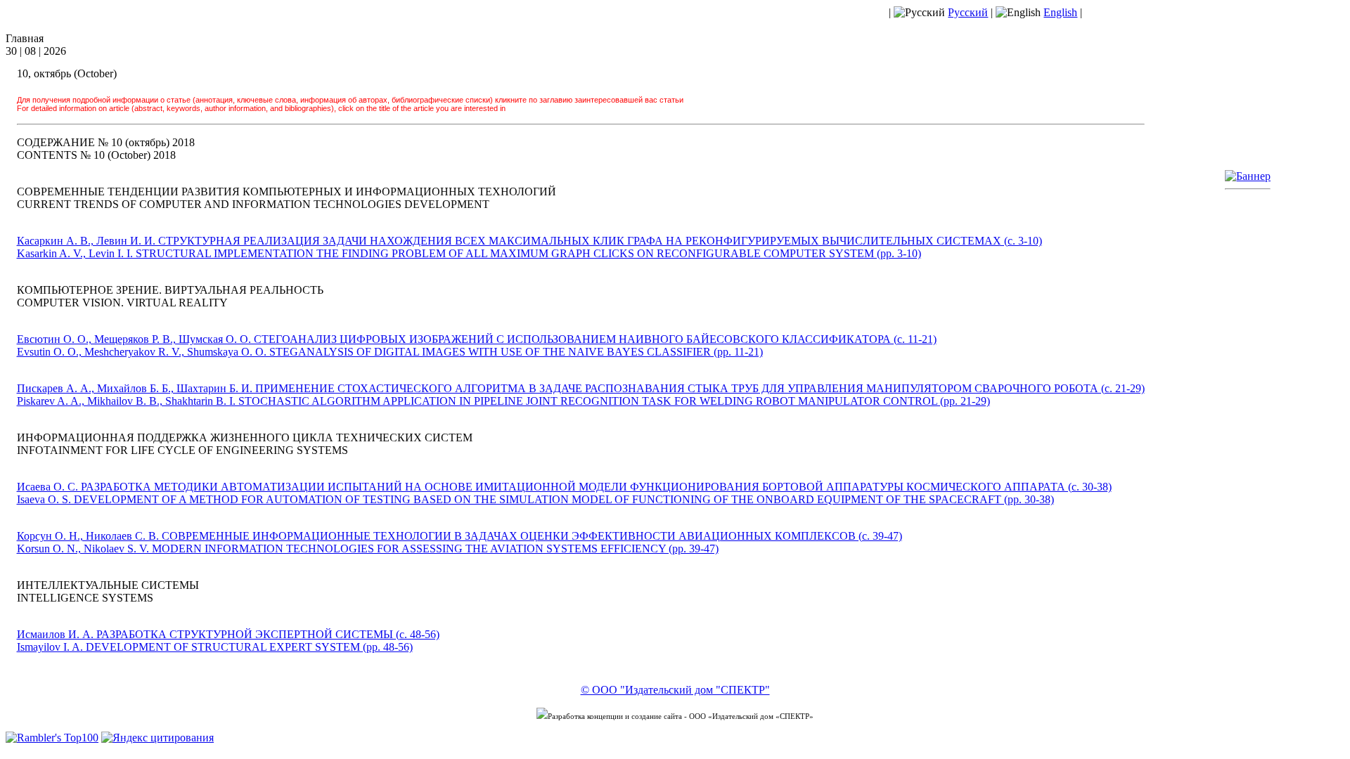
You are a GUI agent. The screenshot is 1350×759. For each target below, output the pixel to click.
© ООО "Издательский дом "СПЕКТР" (675, 690)
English (1060, 12)
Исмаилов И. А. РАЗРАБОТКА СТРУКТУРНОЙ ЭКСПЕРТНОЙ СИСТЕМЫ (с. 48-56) (228, 634)
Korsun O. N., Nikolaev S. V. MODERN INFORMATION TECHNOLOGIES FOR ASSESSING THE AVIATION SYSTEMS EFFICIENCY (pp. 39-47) (368, 548)
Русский (968, 12)
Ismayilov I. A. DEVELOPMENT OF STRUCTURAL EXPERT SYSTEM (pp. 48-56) (215, 647)
